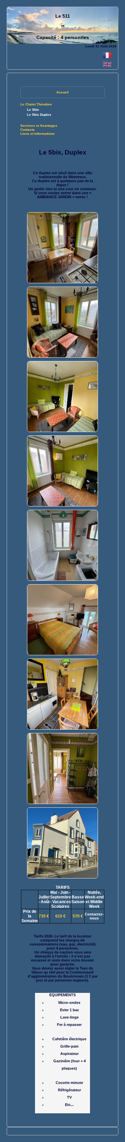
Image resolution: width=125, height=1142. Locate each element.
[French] (107, 58)
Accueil (62, 92)
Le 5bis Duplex (39, 114)
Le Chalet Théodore (36, 104)
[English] (107, 67)
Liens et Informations (37, 133)
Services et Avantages (38, 125)
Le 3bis (33, 109)
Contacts (27, 129)
